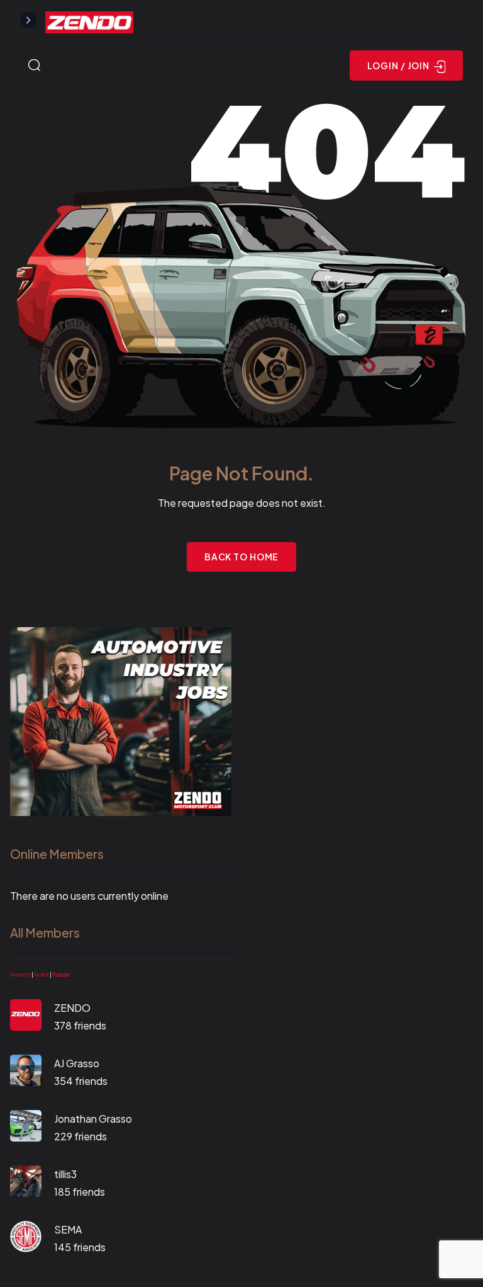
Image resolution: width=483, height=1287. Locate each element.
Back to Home (241, 556)
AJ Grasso (76, 1063)
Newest (20, 975)
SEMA (68, 1229)
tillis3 (65, 1174)
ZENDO (72, 1007)
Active (41, 975)
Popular (61, 975)
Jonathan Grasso (93, 1118)
